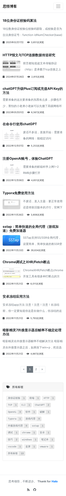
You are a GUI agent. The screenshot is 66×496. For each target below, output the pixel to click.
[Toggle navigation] (58, 6)
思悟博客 (10, 6)
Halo (55, 481)
